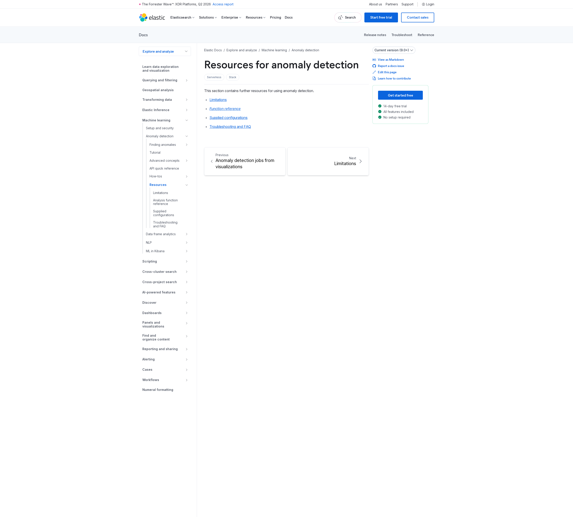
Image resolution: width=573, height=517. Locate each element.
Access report (223, 4)
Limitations (218, 99)
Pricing (275, 17)
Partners (392, 4)
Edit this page (387, 72)
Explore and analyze (158, 51)
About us (375, 4)
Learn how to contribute (394, 78)
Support (407, 4)
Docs (289, 17)
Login (430, 4)
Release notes (375, 34)
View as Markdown (391, 59)
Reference (426, 34)
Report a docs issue (391, 66)
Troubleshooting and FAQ (230, 126)
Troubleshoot (401, 34)
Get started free (400, 95)
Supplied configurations (229, 117)
